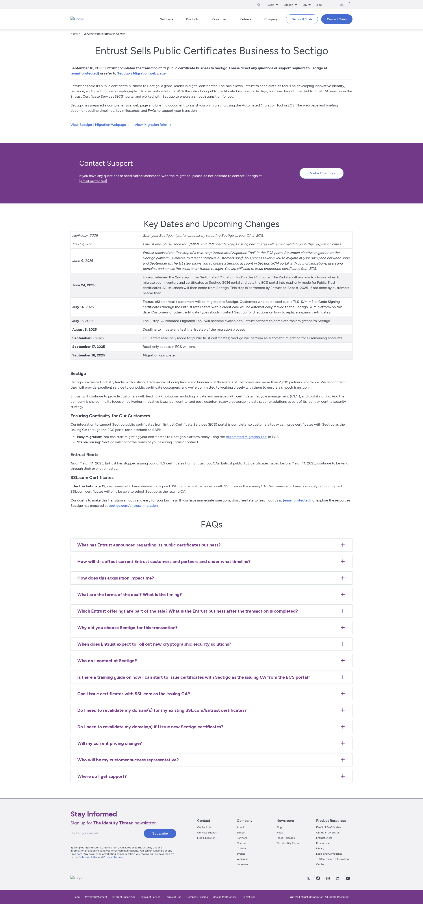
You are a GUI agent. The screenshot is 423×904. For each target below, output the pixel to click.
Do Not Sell (248, 896)
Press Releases (285, 837)
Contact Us (204, 827)
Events (241, 853)
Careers (241, 843)
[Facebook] (318, 878)
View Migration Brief (151, 125)
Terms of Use (90, 857)
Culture (241, 848)
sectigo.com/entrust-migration (133, 505)
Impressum (243, 864)
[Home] (77, 19)
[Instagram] (327, 878)
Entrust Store (324, 837)
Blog (319, 4)
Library (320, 848)
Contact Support (207, 832)
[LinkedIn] (337, 878)
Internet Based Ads (123, 896)
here (79, 854)
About (240, 827)
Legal (77, 896)
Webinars (242, 859)
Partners (242, 837)
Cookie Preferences (225, 896)
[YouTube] (348, 878)
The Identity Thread (288, 843)
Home (74, 33)
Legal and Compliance (329, 853)
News (279, 832)
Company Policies (197, 896)
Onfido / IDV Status (328, 832)
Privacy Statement (114, 857)
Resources (322, 843)
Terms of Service (150, 896)
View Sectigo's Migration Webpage (98, 125)
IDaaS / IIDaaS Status (328, 827)
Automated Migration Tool (246, 437)
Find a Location (206, 837)
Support (242, 832)
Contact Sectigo (321, 173)
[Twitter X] (308, 878)
